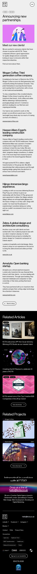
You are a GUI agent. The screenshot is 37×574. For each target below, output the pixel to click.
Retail (20, 545)
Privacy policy (12, 570)
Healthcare (20, 541)
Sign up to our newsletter (18, 556)
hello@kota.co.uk (18, 490)
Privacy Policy (19, 530)
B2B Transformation (9, 541)
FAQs (11, 530)
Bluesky (5, 526)
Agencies (6, 537)
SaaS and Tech (15, 537)
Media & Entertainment (10, 545)
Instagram (23, 522)
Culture (5, 12)
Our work (12, 12)
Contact (5, 530)
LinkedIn (5, 522)
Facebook (14, 522)
